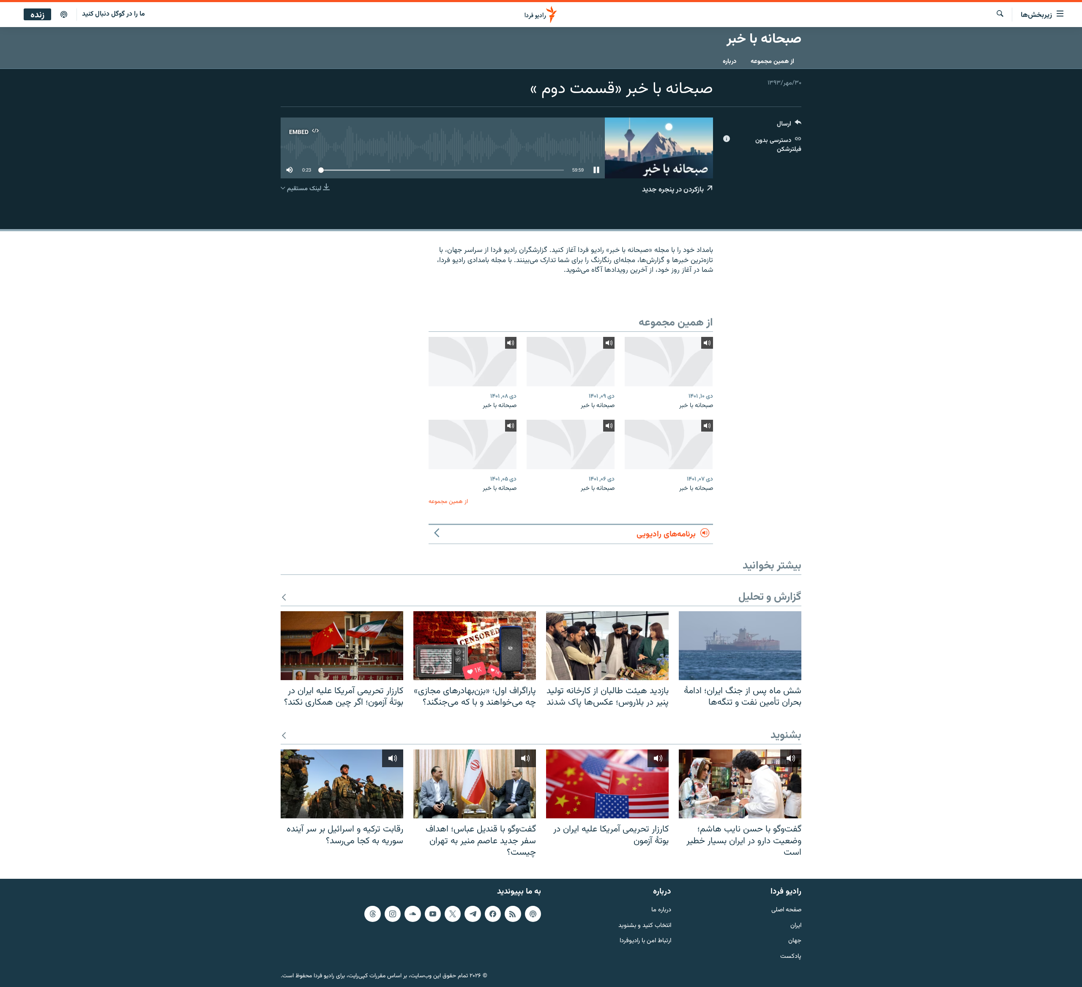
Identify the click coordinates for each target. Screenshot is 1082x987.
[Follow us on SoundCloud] (412, 914)
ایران (795, 925)
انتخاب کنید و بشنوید (644, 925)
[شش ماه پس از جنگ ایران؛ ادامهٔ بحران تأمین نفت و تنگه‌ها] (740, 645)
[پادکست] (64, 14)
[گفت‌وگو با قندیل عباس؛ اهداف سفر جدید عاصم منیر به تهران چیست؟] (474, 783)
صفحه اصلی (786, 910)
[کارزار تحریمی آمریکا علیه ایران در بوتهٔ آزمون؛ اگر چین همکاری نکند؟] (342, 645)
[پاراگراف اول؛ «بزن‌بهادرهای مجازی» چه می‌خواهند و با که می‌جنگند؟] (474, 645)
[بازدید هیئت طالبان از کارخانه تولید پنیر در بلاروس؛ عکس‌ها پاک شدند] (607, 645)
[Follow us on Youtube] (433, 914)
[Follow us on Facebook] (493, 914)
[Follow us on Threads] (372, 914)
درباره (729, 61)
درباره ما (661, 910)
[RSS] (513, 914)
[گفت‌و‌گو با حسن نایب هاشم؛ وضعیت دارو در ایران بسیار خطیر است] (740, 783)
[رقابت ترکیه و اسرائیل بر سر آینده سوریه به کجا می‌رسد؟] (342, 783)
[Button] (789, 126)
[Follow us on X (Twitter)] (453, 914)
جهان (794, 941)
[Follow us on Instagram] (393, 914)
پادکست (790, 956)
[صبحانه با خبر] (669, 361)
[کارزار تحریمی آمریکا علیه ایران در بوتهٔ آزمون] (607, 783)
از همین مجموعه (772, 61)
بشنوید (786, 735)
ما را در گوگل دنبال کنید (113, 14)
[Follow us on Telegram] (472, 914)
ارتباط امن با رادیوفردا (645, 941)
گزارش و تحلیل (769, 597)
